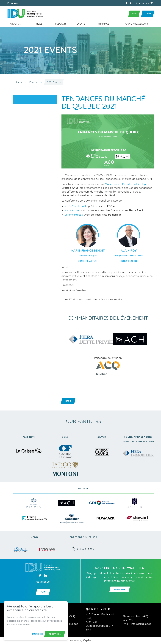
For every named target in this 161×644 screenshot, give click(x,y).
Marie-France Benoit (117, 184)
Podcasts (61, 23)
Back (68, 401)
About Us (15, 23)
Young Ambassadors (137, 23)
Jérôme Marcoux (74, 214)
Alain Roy (140, 184)
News (39, 23)
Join (134, 13)
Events (81, 23)
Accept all (55, 634)
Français (12, 3)
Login (148, 13)
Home (18, 82)
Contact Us (43, 582)
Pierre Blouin (72, 210)
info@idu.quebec (68, 623)
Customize (37, 634)
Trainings (103, 23)
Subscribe (119, 589)
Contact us (142, 3)
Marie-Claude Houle (76, 206)
